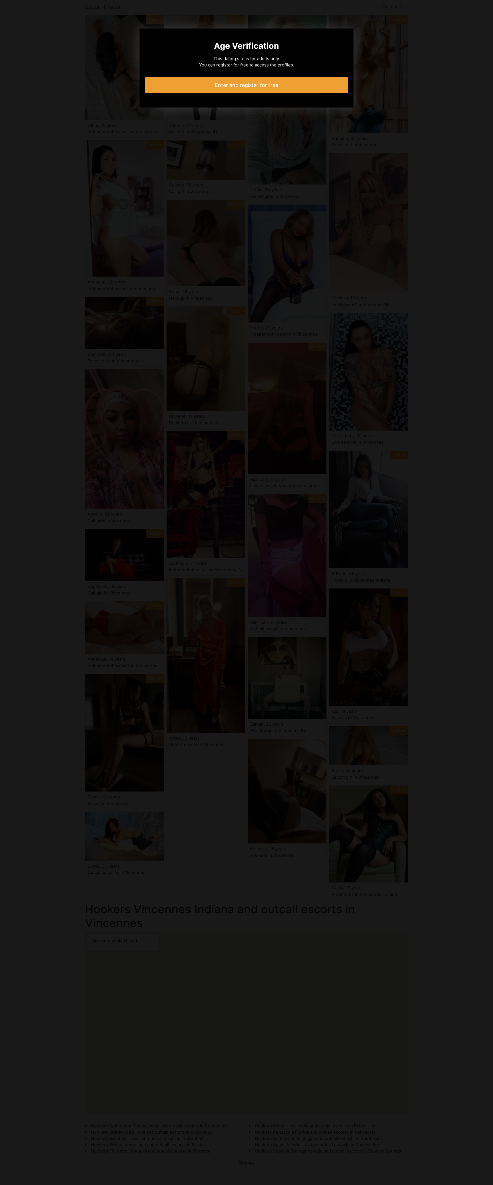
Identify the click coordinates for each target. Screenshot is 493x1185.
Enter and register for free (246, 85)
